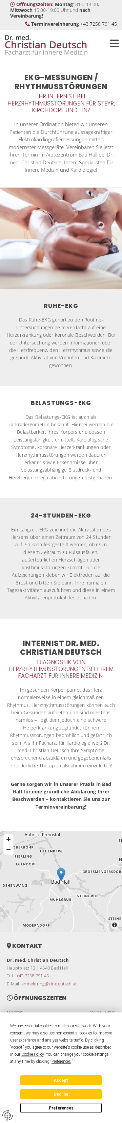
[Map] (61, 881)
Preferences (61, 1108)
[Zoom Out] (8, 849)
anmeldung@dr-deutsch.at (49, 984)
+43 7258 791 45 (98, 24)
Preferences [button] (61, 1061)
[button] (112, 45)
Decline (61, 1094)
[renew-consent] (7, 1115)
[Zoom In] (8, 839)
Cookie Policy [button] (32, 1054)
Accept (61, 1080)
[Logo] (51, 45)
